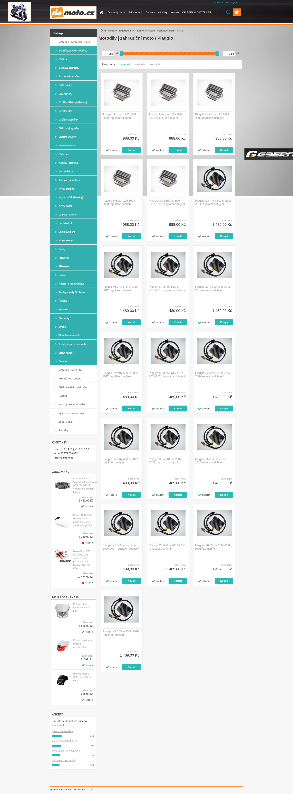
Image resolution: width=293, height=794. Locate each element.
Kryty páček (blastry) (70, 197)
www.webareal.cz (83, 789)
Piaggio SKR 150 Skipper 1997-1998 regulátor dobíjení (167, 202)
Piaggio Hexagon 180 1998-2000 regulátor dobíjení (212, 116)
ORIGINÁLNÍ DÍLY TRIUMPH (197, 12)
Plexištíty (63, 257)
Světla (62, 326)
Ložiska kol (65, 223)
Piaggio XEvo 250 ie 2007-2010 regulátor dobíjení (212, 461)
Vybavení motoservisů (71, 413)
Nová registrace (233, 2)
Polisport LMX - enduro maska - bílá (81, 607)
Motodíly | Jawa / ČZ (70, 369)
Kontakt (175, 12)
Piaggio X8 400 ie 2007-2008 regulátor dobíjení (167, 547)
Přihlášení (218, 2)
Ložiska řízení (66, 231)
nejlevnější (125, 64)
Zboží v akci (65, 421)
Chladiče (63, 154)
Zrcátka (62, 361)
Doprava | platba (116, 12)
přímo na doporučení (63, 760)
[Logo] (73, 12)
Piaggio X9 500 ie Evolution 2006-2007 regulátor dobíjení (121, 547)
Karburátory (65, 171)
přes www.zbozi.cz (62, 731)
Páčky (62, 249)
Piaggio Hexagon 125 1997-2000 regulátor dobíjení (120, 116)
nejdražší (140, 64)
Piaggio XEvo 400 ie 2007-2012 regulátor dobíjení (165, 461)
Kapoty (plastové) (68, 162)
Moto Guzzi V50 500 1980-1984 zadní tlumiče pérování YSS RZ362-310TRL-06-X (82, 560)
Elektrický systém (68, 128)
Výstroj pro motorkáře (71, 404)
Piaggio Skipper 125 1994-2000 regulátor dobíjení (119, 202)
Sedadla (63, 309)
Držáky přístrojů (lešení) (72, 102)
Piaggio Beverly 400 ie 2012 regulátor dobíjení (120, 461)
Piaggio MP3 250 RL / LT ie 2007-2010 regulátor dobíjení (167, 374)
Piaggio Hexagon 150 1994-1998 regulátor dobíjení (166, 116)
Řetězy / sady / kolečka (71, 292)
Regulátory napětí (166, 30)
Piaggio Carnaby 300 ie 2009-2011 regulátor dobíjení (213, 202)
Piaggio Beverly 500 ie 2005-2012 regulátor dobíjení (121, 374)
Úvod (103, 30)
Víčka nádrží (65, 352)
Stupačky (64, 318)
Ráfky (61, 275)
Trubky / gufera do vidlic (72, 344)
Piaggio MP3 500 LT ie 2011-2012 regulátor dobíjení (213, 288)
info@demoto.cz (63, 457)
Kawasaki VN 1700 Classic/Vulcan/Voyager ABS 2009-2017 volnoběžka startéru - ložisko (85, 485)
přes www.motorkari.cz (65, 740)
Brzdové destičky (68, 67)
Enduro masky (67, 136)
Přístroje (63, 266)
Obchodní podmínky (156, 12)
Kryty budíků (66, 188)
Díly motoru (65, 93)
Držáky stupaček (68, 119)
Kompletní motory (69, 180)
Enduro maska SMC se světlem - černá (82, 677)
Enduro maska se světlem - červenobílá (82, 643)
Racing (62, 395)
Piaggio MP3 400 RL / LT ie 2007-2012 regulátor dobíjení (167, 288)
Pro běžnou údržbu (69, 378)
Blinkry (62, 59)
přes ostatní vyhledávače (66, 750)
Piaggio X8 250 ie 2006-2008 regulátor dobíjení (213, 547)
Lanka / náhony (67, 214)
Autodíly (63, 430)
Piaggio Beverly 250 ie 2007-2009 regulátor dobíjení (213, 374)
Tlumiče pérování (68, 335)
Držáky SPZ (65, 111)
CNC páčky (65, 85)
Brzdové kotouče (68, 76)
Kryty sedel (65, 205)
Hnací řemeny (66, 145)
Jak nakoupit (135, 12)
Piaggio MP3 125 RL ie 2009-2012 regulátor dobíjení (121, 288)
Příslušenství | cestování (72, 387)
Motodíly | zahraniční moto (74, 41)
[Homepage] (101, 12)
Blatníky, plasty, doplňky (72, 50)
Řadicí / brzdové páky (71, 283)
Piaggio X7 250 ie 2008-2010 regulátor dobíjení (121, 633)
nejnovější (154, 64)
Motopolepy (65, 240)
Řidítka (62, 300)
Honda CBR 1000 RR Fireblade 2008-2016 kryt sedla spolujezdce (82, 520)
